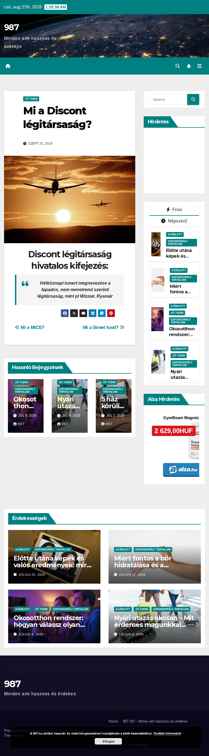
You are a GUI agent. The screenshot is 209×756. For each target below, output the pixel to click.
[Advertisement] (179, 160)
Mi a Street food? (101, 327)
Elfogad (108, 741)
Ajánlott (175, 234)
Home (113, 721)
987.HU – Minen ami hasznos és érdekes (155, 721)
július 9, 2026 (31, 634)
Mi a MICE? (32, 327)
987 (11, 27)
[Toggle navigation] (199, 66)
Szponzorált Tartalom (25, 390)
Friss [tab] (176, 209)
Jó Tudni (31, 98)
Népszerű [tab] (177, 221)
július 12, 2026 (132, 574)
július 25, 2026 (32, 574)
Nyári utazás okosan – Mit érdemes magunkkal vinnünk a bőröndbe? (154, 624)
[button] (178, 66)
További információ (167, 733)
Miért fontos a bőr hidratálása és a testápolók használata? (151, 565)
